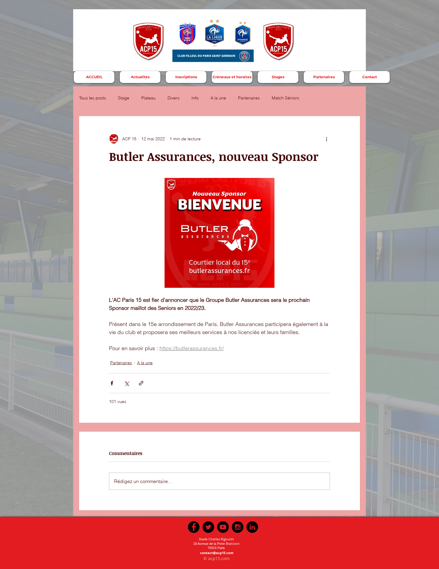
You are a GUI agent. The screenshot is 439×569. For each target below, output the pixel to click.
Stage (123, 98)
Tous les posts (92, 98)
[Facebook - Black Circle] (193, 527)
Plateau (148, 98)
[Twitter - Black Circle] (208, 527)
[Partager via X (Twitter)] (126, 383)
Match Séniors (285, 98)
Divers (173, 98)
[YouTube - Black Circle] (223, 527)
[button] (186, 77)
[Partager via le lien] (141, 383)
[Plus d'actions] (326, 138)
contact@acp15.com (217, 552)
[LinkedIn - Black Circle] (252, 527)
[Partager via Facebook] (112, 383)
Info (195, 98)
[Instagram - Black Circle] (237, 527)
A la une (218, 98)
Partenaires (249, 98)
